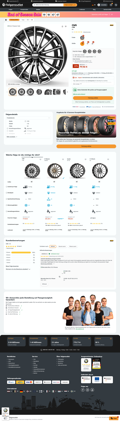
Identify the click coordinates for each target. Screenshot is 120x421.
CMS (28, 19)
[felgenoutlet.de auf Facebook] (82, 390)
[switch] (5, 418)
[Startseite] (6, 20)
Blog (94, 9)
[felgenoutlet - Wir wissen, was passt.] (12, 5)
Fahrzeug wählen (14, 19)
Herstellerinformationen (14, 367)
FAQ (34, 359)
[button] (28, 118)
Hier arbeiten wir (80, 329)
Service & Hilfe (107, 9)
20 (92, 44)
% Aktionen (82, 9)
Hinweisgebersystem (13, 365)
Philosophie (61, 359)
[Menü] (8, 408)
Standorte (60, 363)
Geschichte (60, 361)
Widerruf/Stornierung (38, 371)
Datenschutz (11, 363)
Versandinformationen (39, 369)
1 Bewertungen (87, 32)
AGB (9, 361)
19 (87, 44)
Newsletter (36, 361)
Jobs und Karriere (62, 365)
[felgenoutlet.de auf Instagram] (87, 390)
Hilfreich (44, 284)
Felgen (10, 9)
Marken (38, 9)
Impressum (11, 359)
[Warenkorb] (116, 5)
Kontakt (35, 365)
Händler (35, 367)
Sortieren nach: (44, 246)
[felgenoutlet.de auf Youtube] (92, 390)
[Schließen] (112, 14)
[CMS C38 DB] (82, 38)
